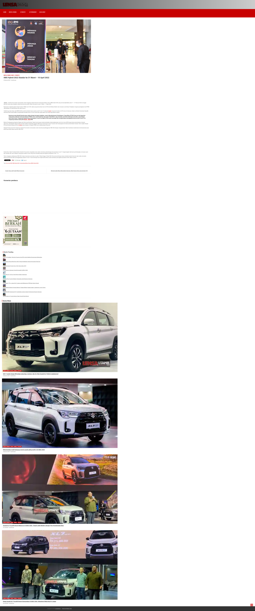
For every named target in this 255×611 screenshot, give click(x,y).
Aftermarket (33, 12)
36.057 (49, 111)
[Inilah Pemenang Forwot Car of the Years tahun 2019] (4, 263)
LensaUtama (58, 608)
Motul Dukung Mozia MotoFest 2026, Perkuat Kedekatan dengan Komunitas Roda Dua (21, 261)
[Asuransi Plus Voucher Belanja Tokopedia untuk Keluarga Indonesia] (4, 276)
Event (12, 75)
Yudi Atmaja (13, 80)
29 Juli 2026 (5, 527)
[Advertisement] (46, 91)
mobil (15, 370)
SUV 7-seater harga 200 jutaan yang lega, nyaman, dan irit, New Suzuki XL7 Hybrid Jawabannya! (30, 374)
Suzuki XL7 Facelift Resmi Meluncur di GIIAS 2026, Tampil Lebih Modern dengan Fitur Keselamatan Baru (33, 525)
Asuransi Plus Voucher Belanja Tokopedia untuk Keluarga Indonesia (17, 278)
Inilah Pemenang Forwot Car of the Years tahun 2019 (14, 266)
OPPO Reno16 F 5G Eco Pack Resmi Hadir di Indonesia (15, 274)
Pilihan (19, 370)
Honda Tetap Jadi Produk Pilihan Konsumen (14, 170)
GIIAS (12, 370)
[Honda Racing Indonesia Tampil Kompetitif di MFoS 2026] (4, 267)
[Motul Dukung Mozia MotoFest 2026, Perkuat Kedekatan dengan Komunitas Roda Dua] (4, 259)
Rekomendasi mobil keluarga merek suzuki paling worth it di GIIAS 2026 (24, 449)
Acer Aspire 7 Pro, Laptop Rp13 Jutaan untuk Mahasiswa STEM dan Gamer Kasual (21, 283)
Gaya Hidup (42, 12)
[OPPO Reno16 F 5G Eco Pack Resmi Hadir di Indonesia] (4, 271)
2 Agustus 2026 (6, 451)
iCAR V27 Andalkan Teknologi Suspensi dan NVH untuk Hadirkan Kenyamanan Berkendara (22, 257)
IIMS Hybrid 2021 (16, 163)
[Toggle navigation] (3, 15)
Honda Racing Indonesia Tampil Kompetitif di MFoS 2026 (15, 270)
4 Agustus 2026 (6, 375)
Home (4, 12)
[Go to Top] (251, 605)
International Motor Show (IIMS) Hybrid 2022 (29, 163)
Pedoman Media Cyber (67, 608)
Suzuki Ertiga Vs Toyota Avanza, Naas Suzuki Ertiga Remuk (16, 296)
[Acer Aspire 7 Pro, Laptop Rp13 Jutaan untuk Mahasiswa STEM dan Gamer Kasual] (4, 280)
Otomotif (23, 12)
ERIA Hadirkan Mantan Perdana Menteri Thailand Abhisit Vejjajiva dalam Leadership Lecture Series (24, 287)
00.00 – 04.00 (27, 119)
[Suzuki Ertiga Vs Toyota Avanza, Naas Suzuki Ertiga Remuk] (4, 293)
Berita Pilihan (7, 301)
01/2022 (20, 125)
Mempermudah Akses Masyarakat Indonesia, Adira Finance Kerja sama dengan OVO (69, 170)
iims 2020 (10, 163)
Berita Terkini (12, 12)
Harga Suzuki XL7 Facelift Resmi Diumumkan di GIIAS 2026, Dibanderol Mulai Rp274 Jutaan (29, 601)
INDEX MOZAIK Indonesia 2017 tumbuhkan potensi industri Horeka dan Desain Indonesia (22, 291)
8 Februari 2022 (7, 80)
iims (7, 163)
